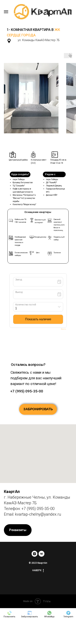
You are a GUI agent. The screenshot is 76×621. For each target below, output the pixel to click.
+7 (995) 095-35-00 (26, 391)
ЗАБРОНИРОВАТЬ (38, 409)
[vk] (41, 554)
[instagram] (34, 554)
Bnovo (63, 329)
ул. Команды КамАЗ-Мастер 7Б (39, 40)
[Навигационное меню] (6, 11)
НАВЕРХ (37, 570)
